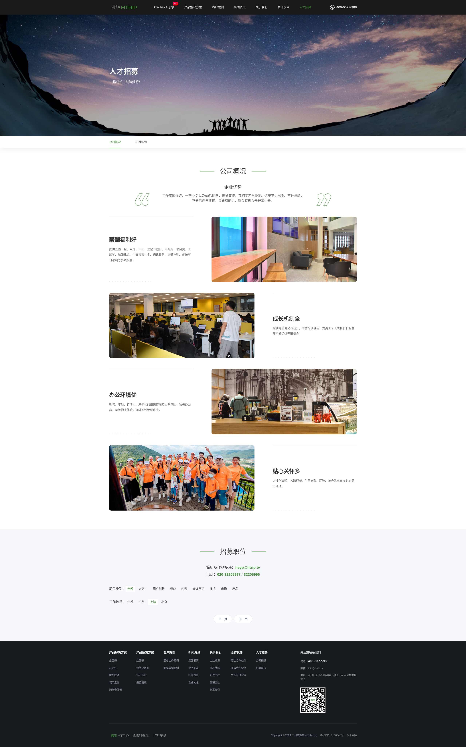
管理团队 (215, 682)
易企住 (113, 667)
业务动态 (193, 667)
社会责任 (193, 675)
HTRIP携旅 (159, 735)
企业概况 (215, 660)
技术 (213, 588)
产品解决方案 (193, 7)
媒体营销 (198, 588)
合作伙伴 (283, 7)
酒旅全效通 (115, 689)
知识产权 (215, 675)
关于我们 (261, 7)
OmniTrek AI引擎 (163, 7)
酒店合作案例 (171, 660)
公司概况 (115, 142)
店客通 (113, 660)
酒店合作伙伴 (238, 660)
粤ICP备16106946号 (332, 735)
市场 (224, 588)
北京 (164, 601)
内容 (184, 588)
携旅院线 (114, 675)
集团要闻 (193, 660)
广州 (142, 601)
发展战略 (215, 667)
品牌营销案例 (171, 667)
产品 (235, 588)
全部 (130, 588)
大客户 (143, 588)
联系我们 (215, 689)
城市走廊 (114, 682)
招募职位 (141, 142)
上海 (153, 601)
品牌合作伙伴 (238, 667)
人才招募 (305, 7)
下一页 (243, 619)
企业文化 (193, 682)
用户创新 (159, 588)
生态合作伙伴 (238, 675)
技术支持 (352, 735)
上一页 (222, 619)
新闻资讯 (240, 7)
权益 (173, 588)
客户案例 (218, 7)
